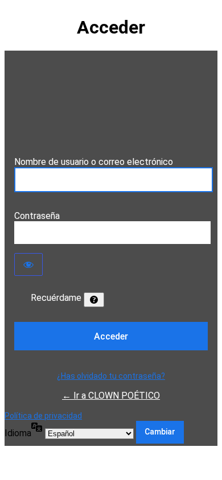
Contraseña (37, 215)
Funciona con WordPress (111, 103)
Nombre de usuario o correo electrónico (93, 161)
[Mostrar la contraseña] (28, 264)
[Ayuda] (94, 299)
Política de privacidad (43, 415)
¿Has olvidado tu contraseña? (111, 375)
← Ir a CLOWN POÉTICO (111, 395)
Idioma (18, 433)
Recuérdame (56, 297)
